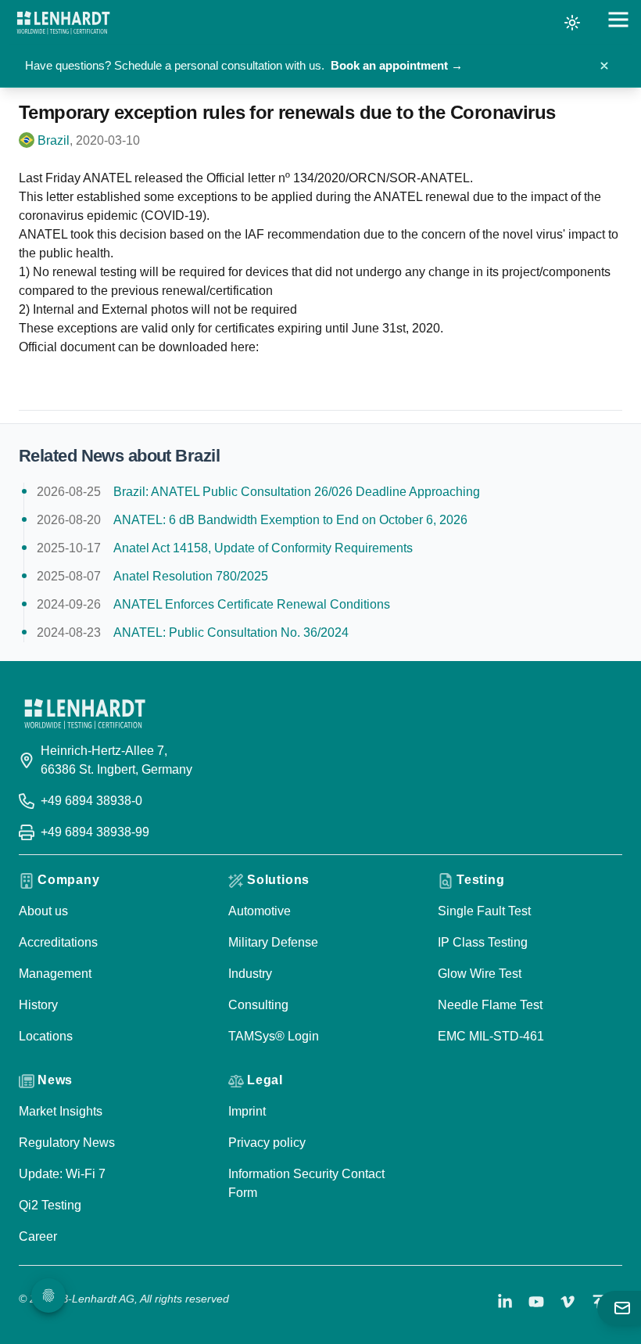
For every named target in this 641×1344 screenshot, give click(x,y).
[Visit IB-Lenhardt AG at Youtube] (536, 1302)
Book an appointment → (397, 65)
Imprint (247, 1111)
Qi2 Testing (50, 1205)
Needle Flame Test (490, 1005)
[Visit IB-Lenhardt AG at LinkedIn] (505, 1302)
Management (55, 973)
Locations (46, 1036)
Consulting (258, 1005)
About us (43, 911)
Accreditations (58, 942)
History (38, 1005)
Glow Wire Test (479, 973)
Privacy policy (267, 1142)
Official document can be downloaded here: (139, 347)
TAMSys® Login (273, 1036)
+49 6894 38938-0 (91, 800)
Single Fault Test (484, 911)
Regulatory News (67, 1142)
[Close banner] (604, 65)
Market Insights (60, 1111)
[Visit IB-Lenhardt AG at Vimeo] (567, 1302)
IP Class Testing (483, 942)
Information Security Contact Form (306, 1183)
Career (38, 1236)
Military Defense (273, 942)
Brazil (54, 140)
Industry (250, 973)
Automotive (259, 911)
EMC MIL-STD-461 (491, 1036)
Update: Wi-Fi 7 (62, 1173)
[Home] (63, 22)
